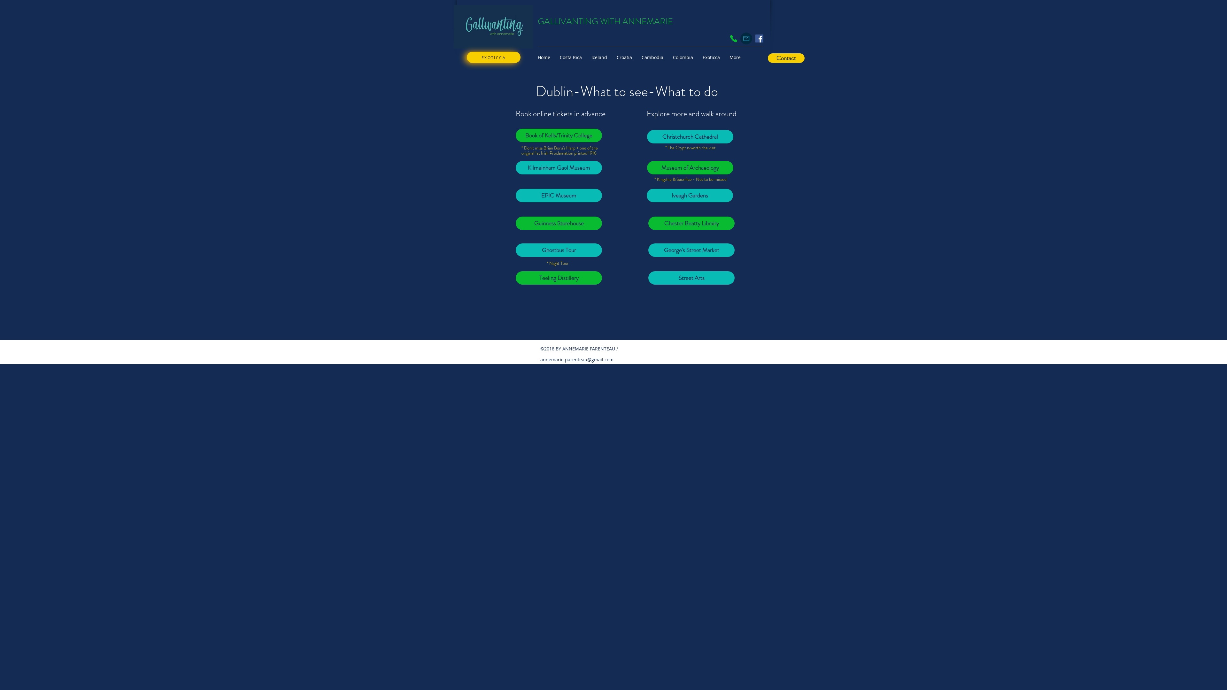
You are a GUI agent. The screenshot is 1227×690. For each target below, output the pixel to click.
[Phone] (733, 38)
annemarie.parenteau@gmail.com (577, 359)
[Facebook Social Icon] (759, 38)
